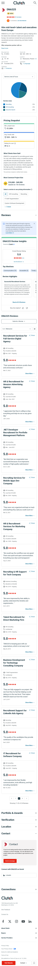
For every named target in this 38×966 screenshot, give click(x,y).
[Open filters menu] (35, 329)
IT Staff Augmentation (12, 199)
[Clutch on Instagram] (16, 921)
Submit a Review (18, 321)
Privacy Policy (5, 945)
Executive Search (10, 109)
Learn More (9, 233)
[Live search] (35, 3)
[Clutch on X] (10, 921)
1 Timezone (8, 68)
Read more (4, 48)
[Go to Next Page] (25, 798)
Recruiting (8, 104)
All (5, 194)
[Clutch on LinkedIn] (30, 921)
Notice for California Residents (9, 952)
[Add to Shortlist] (34, 963)
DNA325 (11, 9)
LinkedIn (8, 875)
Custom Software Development (14, 203)
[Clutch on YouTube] (23, 921)
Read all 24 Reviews (19, 302)
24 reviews (18, 17)
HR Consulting (10, 107)
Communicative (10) (10, 270)
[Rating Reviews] (10, 17)
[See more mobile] (30, 374)
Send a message (10, 861)
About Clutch (5, 928)
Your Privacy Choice (6, 949)
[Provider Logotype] (3, 10)
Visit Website (9, 963)
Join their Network (21, 20)
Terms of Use (4, 955)
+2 (36, 59)
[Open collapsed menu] (3, 3)
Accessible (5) (24, 270)
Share (33, 335)
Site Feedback (5, 909)
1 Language (26, 63)
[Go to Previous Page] (12, 798)
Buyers (3, 933)
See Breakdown (18, 261)
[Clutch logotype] (19, 2)
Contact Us (4, 914)
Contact (22, 963)
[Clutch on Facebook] (3, 921)
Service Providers (7, 938)
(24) (23, 258)
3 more (8, 207)
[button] (16, 329)
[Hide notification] (34, 223)
